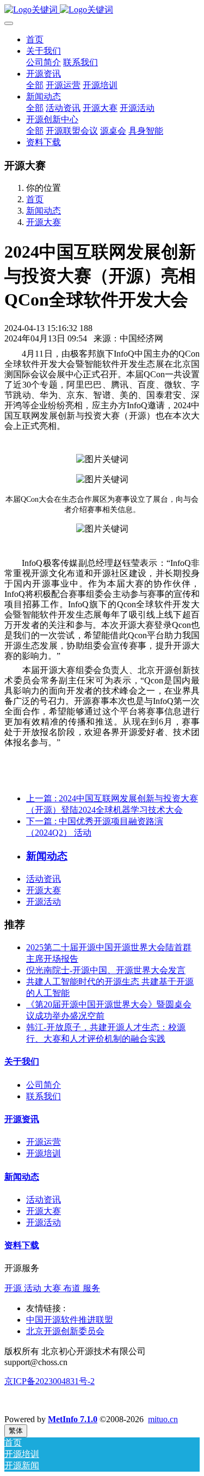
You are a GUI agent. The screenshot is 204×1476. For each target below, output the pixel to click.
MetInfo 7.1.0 (72, 1419)
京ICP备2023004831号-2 (49, 1381)
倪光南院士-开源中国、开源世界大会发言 (106, 970)
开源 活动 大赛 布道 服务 (52, 1288)
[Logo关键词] (102, 10)
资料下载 (21, 1245)
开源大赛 (43, 222)
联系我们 (43, 1096)
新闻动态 (43, 210)
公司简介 (43, 1084)
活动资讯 (43, 878)
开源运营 (43, 1142)
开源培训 (43, 1153)
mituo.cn (163, 1419)
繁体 (16, 1431)
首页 (35, 39)
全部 (35, 85)
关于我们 (21, 1061)
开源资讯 (21, 1119)
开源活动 (43, 901)
